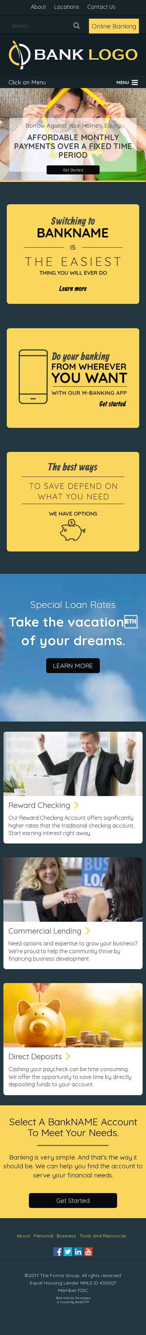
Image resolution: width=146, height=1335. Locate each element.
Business (66, 1236)
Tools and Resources (102, 1236)
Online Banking (114, 26)
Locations (66, 6)
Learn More (73, 666)
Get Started (73, 1200)
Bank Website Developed (73, 1299)
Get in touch (73, 171)
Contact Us (101, 6)
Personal (43, 1236)
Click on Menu (27, 82)
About (38, 6)
